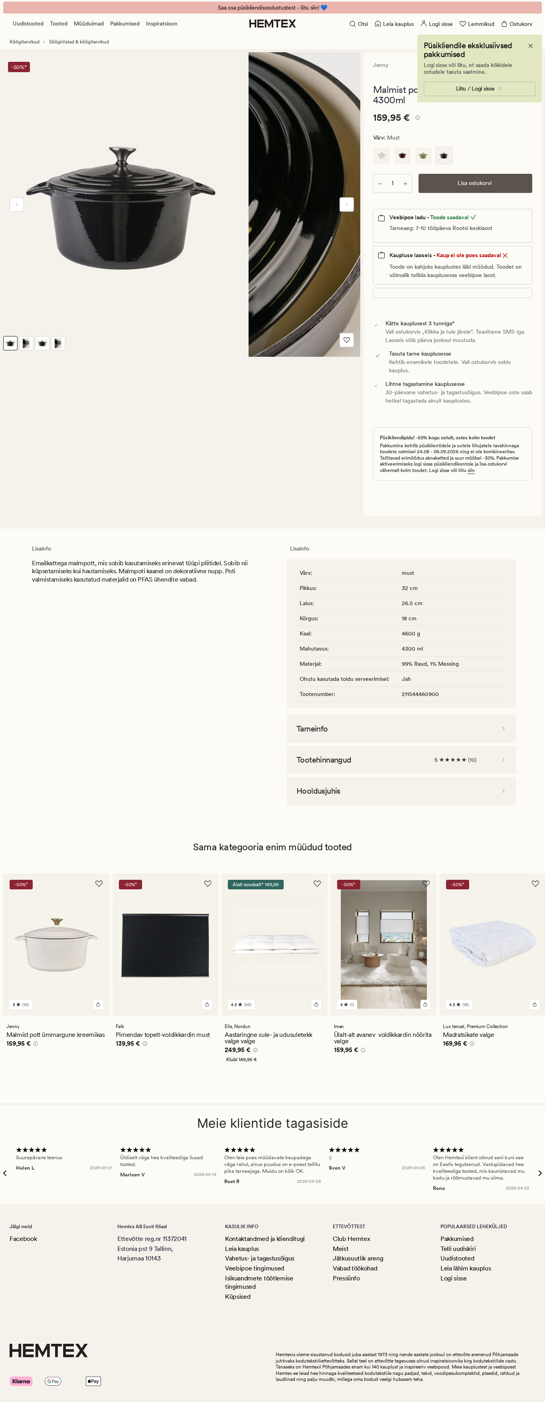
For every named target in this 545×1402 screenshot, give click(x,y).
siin (471, 470)
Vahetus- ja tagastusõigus (259, 1258)
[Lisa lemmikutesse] (347, 340)
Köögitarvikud (24, 42)
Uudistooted (28, 23)
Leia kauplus (242, 1249)
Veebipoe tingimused (254, 1268)
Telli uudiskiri (458, 1249)
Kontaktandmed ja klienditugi (265, 1239)
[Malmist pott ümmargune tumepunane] (403, 155)
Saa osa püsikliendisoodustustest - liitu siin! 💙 (272, 7)
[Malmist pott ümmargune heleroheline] (423, 155)
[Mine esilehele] (272, 24)
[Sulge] (530, 46)
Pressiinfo (346, 1278)
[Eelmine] (17, 204)
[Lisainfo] (416, 118)
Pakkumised (125, 23)
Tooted (58, 23)
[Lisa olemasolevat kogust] (405, 183)
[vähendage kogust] (380, 183)
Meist (340, 1249)
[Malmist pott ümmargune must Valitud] (444, 155)
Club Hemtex (351, 1239)
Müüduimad (89, 23)
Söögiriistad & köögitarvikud (79, 42)
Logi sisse (453, 1278)
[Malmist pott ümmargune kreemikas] (382, 155)
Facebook (23, 1239)
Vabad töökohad (355, 1268)
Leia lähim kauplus (465, 1268)
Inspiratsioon (162, 23)
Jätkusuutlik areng (358, 1258)
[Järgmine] (347, 204)
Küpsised (237, 1296)
